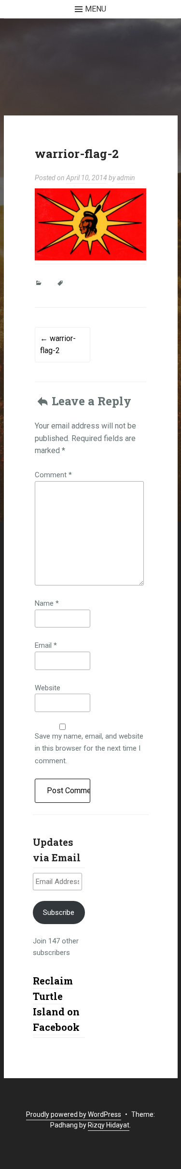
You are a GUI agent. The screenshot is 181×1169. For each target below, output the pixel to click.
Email (46, 645)
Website (47, 688)
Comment (53, 474)
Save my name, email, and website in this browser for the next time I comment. (89, 748)
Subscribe (58, 912)
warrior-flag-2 (58, 345)
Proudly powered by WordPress (73, 1114)
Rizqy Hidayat (108, 1125)
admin (126, 178)
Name (47, 603)
